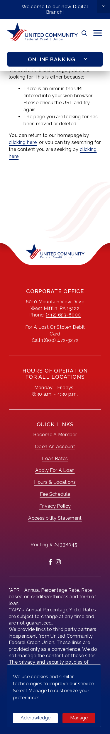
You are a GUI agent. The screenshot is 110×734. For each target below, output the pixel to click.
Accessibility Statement (55, 518)
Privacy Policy (55, 506)
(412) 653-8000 (63, 315)
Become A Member (55, 434)
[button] (103, 6)
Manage (79, 718)
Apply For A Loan (55, 470)
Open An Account (55, 446)
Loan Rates (55, 458)
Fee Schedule (55, 494)
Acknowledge (35, 718)
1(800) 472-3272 (59, 340)
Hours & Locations (55, 482)
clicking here (23, 142)
